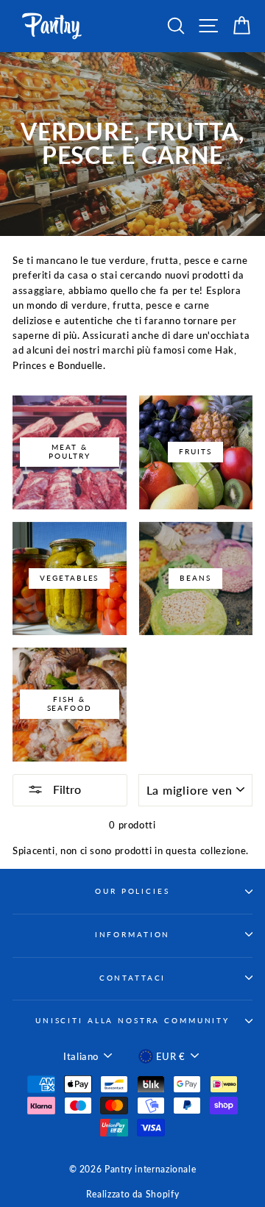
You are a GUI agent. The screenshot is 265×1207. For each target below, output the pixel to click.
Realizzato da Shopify (132, 1194)
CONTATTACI (132, 978)
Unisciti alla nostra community (132, 1021)
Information (133, 935)
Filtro (65, 789)
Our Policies (132, 891)
